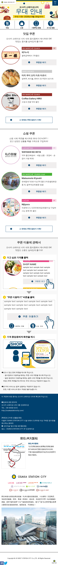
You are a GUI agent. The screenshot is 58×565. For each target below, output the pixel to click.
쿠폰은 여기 (41, 62)
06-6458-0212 (12, 408)
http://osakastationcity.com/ (12, 410)
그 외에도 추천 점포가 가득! (30, 120)
